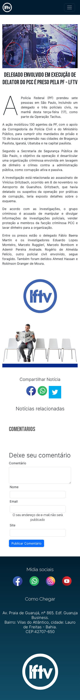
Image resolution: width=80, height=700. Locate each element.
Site (12, 525)
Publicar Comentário (26, 543)
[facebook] (31, 391)
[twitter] (55, 392)
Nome (14, 487)
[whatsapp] (42, 391)
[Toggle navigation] (69, 7)
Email (14, 501)
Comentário (17, 463)
